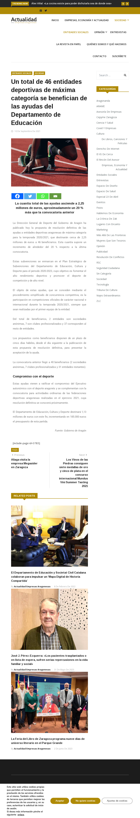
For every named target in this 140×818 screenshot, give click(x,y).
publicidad (102, 251)
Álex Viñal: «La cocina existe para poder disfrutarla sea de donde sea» (71, 3)
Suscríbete (119, 56)
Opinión (99, 32)
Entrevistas (118, 32)
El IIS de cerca (104, 154)
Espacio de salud (106, 191)
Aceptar (59, 800)
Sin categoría (103, 273)
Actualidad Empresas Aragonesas (32, 586)
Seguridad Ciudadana (108, 268)
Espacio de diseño (106, 185)
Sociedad (120, 20)
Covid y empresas (106, 128)
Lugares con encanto (108, 224)
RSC (98, 262)
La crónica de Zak (106, 218)
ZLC (98, 301)
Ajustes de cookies (117, 800)
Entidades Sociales (76, 32)
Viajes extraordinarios (108, 295)
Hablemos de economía (109, 213)
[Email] (55, 196)
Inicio (55, 20)
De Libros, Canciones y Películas (114, 141)
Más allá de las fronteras (111, 235)
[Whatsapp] (43, 196)
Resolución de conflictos (110, 257)
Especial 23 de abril (107, 196)
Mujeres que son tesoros (111, 240)
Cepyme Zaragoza (106, 117)
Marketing (102, 229)
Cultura (100, 133)
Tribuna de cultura (106, 290)
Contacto (99, 56)
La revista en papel (68, 44)
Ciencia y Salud (104, 122)
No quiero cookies (85, 800)
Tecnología (102, 284)
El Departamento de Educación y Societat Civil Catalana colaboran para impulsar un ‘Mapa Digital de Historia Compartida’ (48, 576)
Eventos (100, 202)
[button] (123, 3)
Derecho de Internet (107, 148)
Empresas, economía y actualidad (87, 20)
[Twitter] (30, 196)
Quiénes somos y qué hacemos (106, 44)
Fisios (99, 207)
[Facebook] (17, 196)
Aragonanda (103, 100)
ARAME (100, 106)
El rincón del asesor (107, 159)
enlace (21, 814)
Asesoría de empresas (109, 111)
